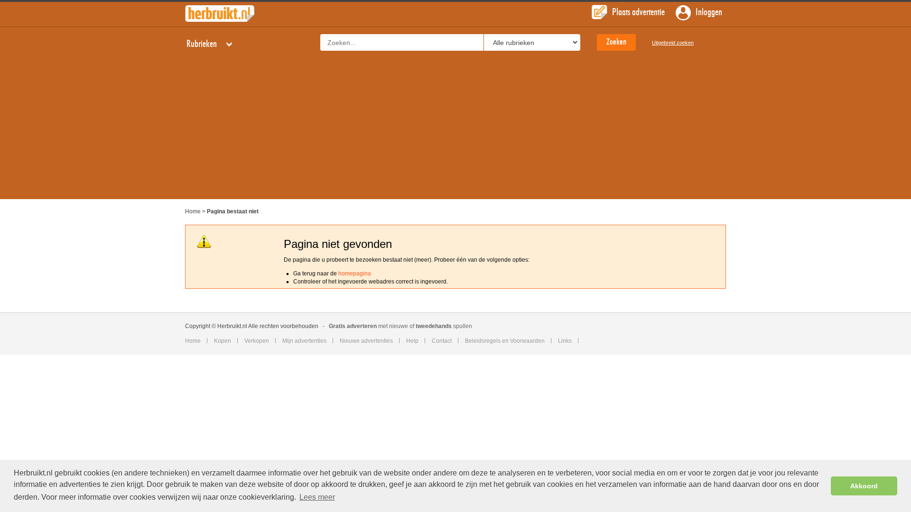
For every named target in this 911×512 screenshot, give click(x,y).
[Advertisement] (455, 132)
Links (565, 341)
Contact (442, 341)
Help (412, 341)
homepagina (354, 273)
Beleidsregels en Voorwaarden (505, 341)
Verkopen (256, 341)
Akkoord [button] (864, 486)
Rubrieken (202, 44)
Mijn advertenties (304, 341)
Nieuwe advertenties (366, 341)
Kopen (222, 341)
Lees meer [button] (317, 497)
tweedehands (434, 326)
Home (193, 211)
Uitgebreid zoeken (673, 43)
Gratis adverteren (353, 326)
